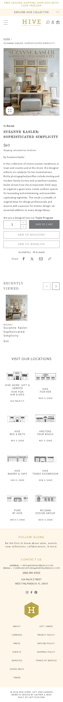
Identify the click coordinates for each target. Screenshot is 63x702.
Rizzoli (9, 125)
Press (16, 643)
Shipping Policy (46, 652)
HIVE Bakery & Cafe (17, 472)
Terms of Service (46, 660)
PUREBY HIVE (18, 512)
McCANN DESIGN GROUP (45, 512)
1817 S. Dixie (45, 440)
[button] (57, 23)
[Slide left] (46, 286)
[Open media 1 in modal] (31, 82)
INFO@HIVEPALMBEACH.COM (37, 565)
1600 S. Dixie (45, 519)
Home (7, 39)
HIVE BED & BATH (17, 433)
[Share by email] (41, 259)
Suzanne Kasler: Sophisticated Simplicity (29, 43)
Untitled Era (37, 697)
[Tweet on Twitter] (32, 259)
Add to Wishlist (31, 244)
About (17, 626)
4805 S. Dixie (17, 519)
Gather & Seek (43, 694)
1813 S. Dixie (17, 440)
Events (17, 652)
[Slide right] (55, 286)
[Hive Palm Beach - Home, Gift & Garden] (31, 23)
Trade (17, 677)
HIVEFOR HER (45, 390)
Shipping (8, 150)
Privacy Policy (46, 634)
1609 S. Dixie (45, 398)
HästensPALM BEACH (45, 433)
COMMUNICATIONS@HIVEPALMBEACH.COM (36, 568)
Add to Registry (31, 234)
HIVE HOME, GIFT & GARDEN (17, 386)
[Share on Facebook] (23, 259)
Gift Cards (46, 626)
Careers (17, 634)
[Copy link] (49, 259)
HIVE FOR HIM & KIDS (17, 393)
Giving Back (17, 669)
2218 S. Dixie (45, 480)
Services (17, 660)
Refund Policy (46, 643)
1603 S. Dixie (17, 480)
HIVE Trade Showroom (45, 472)
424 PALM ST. (17, 401)
